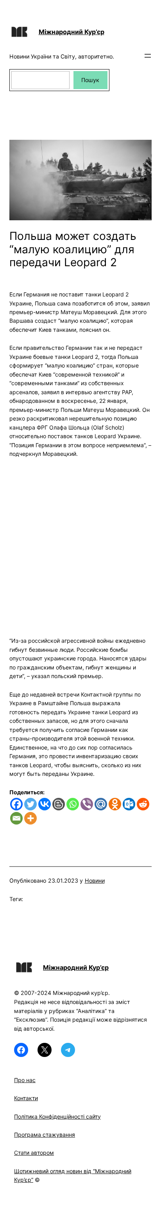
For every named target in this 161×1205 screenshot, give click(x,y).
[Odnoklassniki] (115, 804)
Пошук (90, 80)
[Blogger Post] (58, 804)
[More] (30, 818)
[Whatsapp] (72, 804)
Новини (95, 880)
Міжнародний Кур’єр (71, 32)
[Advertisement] (80, 542)
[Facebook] (16, 804)
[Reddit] (143, 804)
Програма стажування (44, 1134)
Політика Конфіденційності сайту (57, 1116)
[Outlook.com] (129, 804)
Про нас (25, 1080)
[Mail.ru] (101, 804)
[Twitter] (30, 804)
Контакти (26, 1098)
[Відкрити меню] (147, 55)
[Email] (16, 818)
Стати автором (34, 1152)
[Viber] (86, 804)
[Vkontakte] (44, 804)
